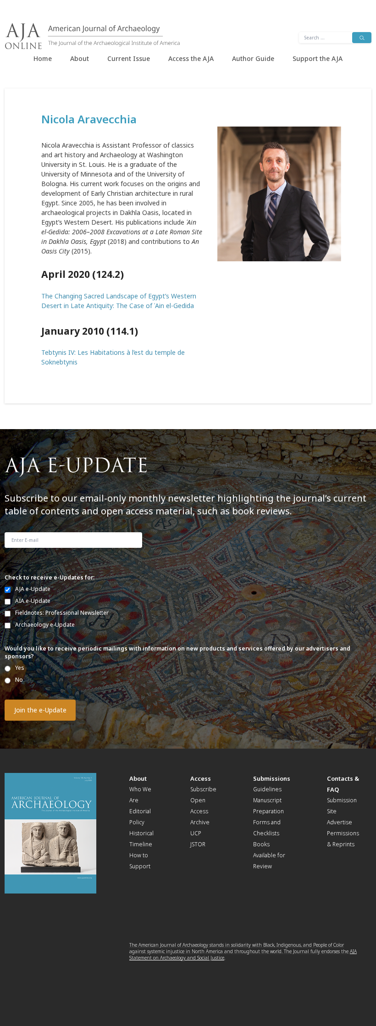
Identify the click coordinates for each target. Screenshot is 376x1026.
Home (42, 58)
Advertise (339, 822)
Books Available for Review (269, 855)
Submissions (271, 778)
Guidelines (267, 789)
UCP (195, 833)
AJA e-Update (32, 589)
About (79, 58)
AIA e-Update (32, 601)
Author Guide (253, 58)
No (19, 680)
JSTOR (197, 844)
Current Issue (128, 58)
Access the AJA (191, 58)
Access (200, 778)
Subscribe (203, 789)
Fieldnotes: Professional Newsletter (62, 613)
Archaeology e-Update (45, 625)
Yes (19, 668)
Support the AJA (318, 58)
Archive (200, 822)
